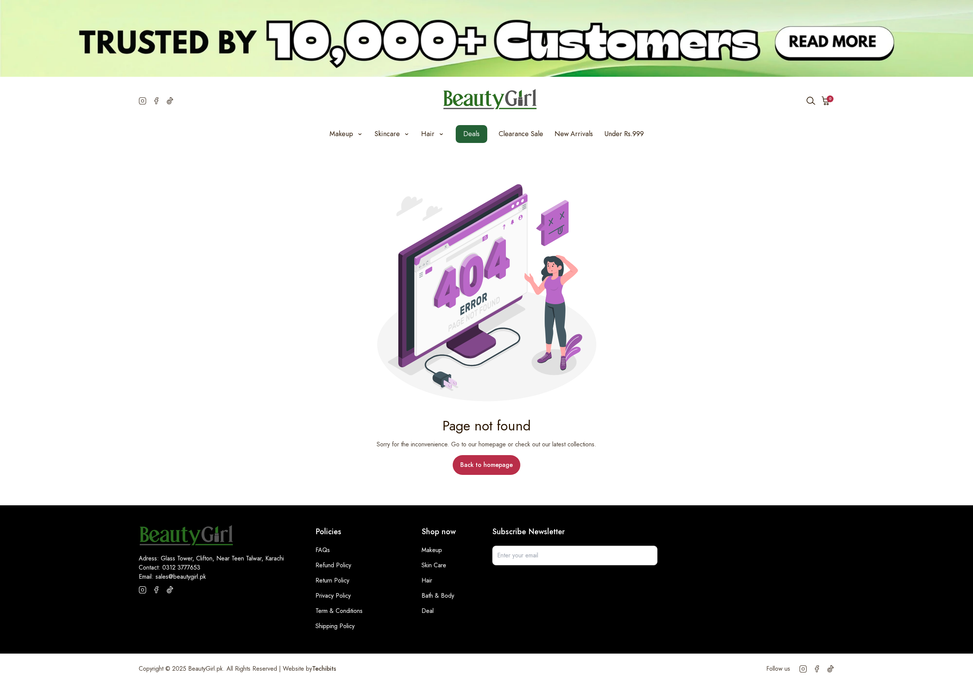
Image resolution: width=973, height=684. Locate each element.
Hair (427, 580)
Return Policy (332, 580)
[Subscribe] (647, 555)
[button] (825, 100)
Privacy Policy (333, 595)
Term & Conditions (339, 610)
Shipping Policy (335, 626)
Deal (428, 610)
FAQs (322, 550)
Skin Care (434, 565)
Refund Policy (333, 565)
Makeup (432, 550)
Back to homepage (486, 464)
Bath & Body (438, 595)
